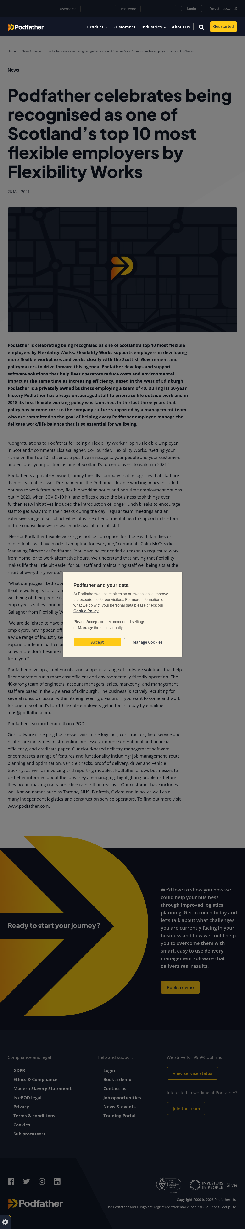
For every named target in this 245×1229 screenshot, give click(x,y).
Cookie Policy (86, 611)
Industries (151, 27)
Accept (97, 642)
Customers (124, 27)
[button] (201, 27)
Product (95, 27)
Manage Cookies (147, 642)
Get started (223, 26)
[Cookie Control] (5, 1222)
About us (181, 27)
